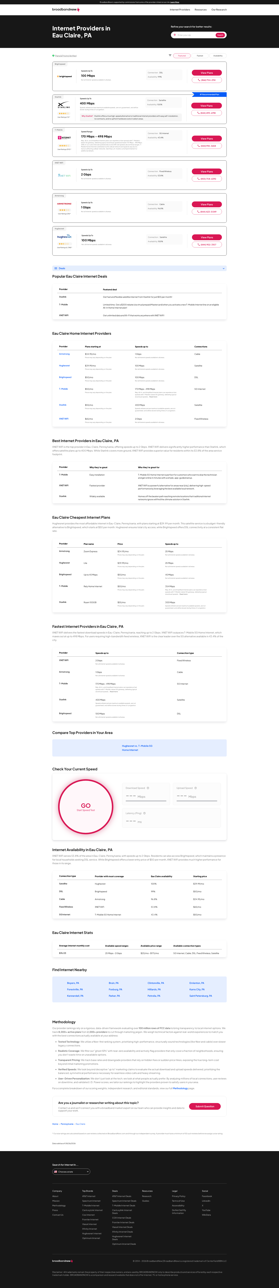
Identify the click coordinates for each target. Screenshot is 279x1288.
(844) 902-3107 (208, 244)
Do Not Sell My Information (179, 1211)
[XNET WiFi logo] (64, 176)
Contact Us (57, 1214)
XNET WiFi (63, 418)
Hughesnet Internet (92, 1233)
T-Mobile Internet (90, 1205)
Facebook (207, 1196)
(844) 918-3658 (208, 145)
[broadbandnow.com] (66, 9)
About (55, 1196)
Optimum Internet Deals (124, 1244)
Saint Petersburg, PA (200, 995)
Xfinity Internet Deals (122, 1231)
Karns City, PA (197, 989)
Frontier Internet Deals (123, 1222)
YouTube (206, 1210)
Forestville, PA (75, 989)
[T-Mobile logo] (64, 138)
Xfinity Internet (89, 1228)
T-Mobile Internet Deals (123, 1205)
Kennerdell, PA (75, 995)
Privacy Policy (178, 1196)
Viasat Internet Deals (122, 1227)
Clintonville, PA (156, 982)
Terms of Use (178, 1200)
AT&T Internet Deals (121, 1196)
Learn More (174, 2)
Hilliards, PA (154, 989)
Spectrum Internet (91, 1200)
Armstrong (64, 353)
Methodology (180, 1088)
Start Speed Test (86, 807)
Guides (145, 1200)
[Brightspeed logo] (64, 76)
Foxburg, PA (115, 989)
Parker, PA (114, 995)
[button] (180, 10)
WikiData (206, 1214)
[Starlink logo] (63, 105)
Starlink (62, 404)
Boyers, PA (73, 982)
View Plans (207, 72)
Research (146, 1196)
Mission (56, 1200)
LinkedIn (206, 1200)
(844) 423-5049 (208, 211)
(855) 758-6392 (208, 178)
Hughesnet (64, 365)
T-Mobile (63, 388)
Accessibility (178, 1205)
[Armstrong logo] (64, 203)
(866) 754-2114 (208, 80)
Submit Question (205, 1106)
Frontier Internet (90, 1219)
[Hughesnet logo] (64, 236)
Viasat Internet (89, 1224)
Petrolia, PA (154, 995)
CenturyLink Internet (92, 1210)
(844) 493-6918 (208, 113)
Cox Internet (88, 1214)
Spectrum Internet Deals (124, 1200)
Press (55, 1210)
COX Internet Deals (121, 1217)
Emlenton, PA (196, 982)
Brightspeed (65, 377)
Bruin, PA (114, 982)
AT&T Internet (88, 1196)
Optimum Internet (91, 1238)
